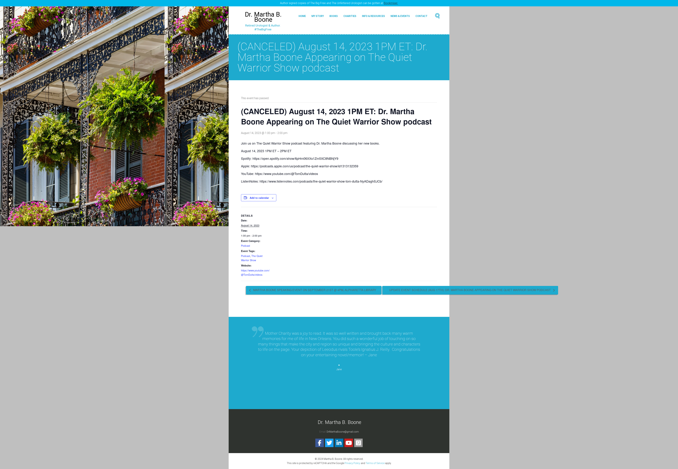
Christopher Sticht (339, 398)
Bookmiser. (391, 3)
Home (302, 16)
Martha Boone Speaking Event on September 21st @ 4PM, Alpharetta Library (314, 290)
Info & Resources (373, 16)
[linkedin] (339, 443)
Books (333, 16)
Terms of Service (375, 463)
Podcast (245, 245)
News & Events (400, 16)
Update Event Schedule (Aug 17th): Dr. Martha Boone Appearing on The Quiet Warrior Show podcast (470, 290)
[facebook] (319, 443)
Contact (421, 16)
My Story (317, 16)
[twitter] (329, 443)
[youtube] (348, 443)
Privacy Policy (352, 463)
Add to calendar (259, 198)
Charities (349, 16)
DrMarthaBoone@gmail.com (343, 431)
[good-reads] (358, 443)
